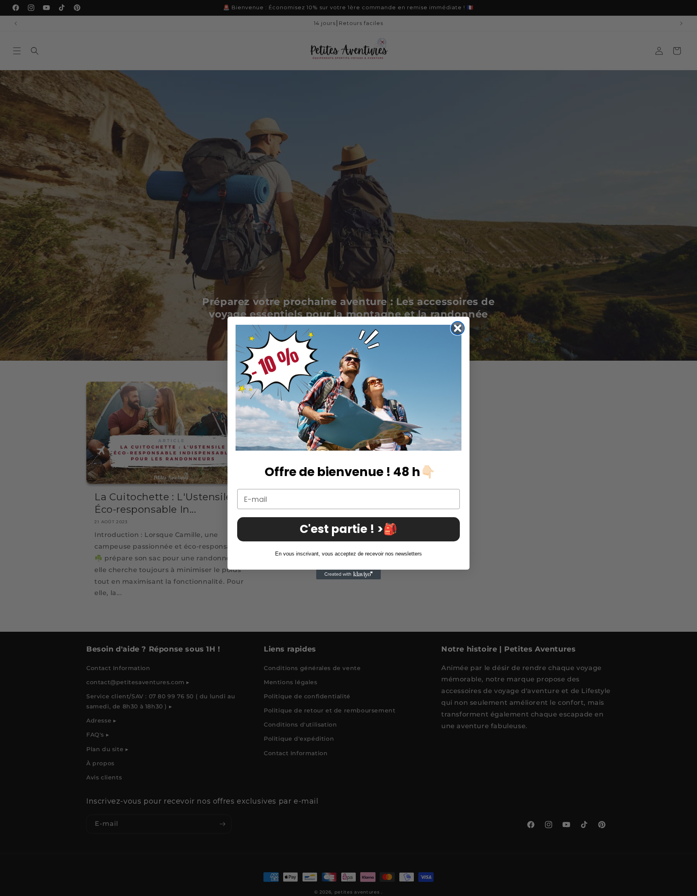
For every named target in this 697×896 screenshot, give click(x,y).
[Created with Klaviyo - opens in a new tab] (348, 574)
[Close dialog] (457, 328)
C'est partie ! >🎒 (348, 529)
